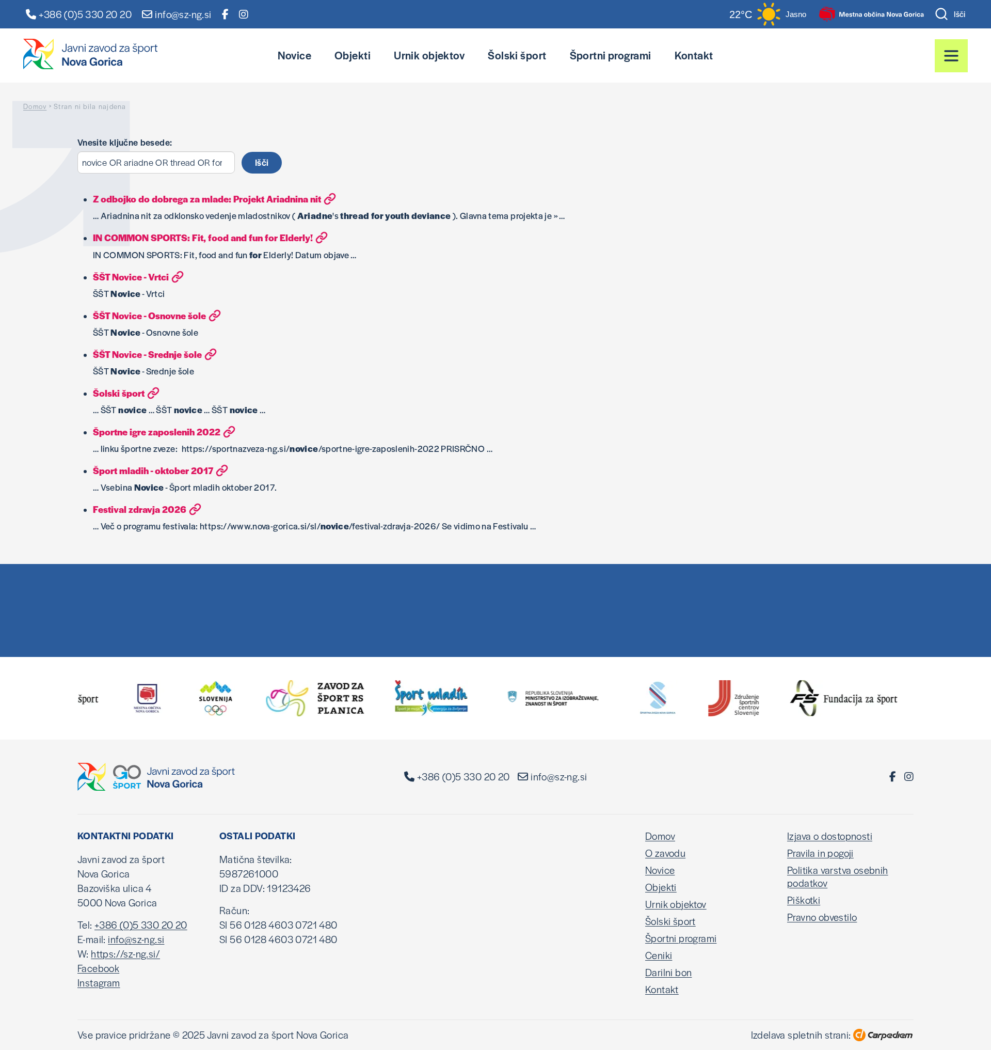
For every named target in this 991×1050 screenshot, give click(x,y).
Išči (959, 13)
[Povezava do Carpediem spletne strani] (883, 1035)
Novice (294, 55)
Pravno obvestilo (822, 917)
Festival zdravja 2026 (139, 509)
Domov (34, 106)
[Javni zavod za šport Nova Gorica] (90, 54)
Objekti (352, 55)
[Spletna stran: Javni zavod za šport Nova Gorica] (156, 777)
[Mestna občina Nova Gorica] (871, 14)
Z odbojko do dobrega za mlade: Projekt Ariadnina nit (207, 198)
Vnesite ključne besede (123, 142)
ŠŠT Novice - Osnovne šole (149, 315)
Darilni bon (668, 972)
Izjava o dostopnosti (829, 836)
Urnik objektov (429, 55)
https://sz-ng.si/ (125, 954)
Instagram (98, 983)
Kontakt (694, 55)
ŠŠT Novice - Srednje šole (147, 354)
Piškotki (803, 900)
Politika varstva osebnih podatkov (837, 876)
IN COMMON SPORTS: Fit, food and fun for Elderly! (203, 237)
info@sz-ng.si (559, 776)
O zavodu (665, 853)
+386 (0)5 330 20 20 (85, 14)
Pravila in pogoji (820, 853)
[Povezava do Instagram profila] (243, 14)
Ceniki (658, 955)
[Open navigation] (951, 55)
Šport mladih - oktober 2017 (153, 470)
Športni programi (610, 55)
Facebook (98, 968)
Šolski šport (517, 55)
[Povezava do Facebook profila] (225, 14)
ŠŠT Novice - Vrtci (131, 276)
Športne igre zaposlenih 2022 (156, 431)
